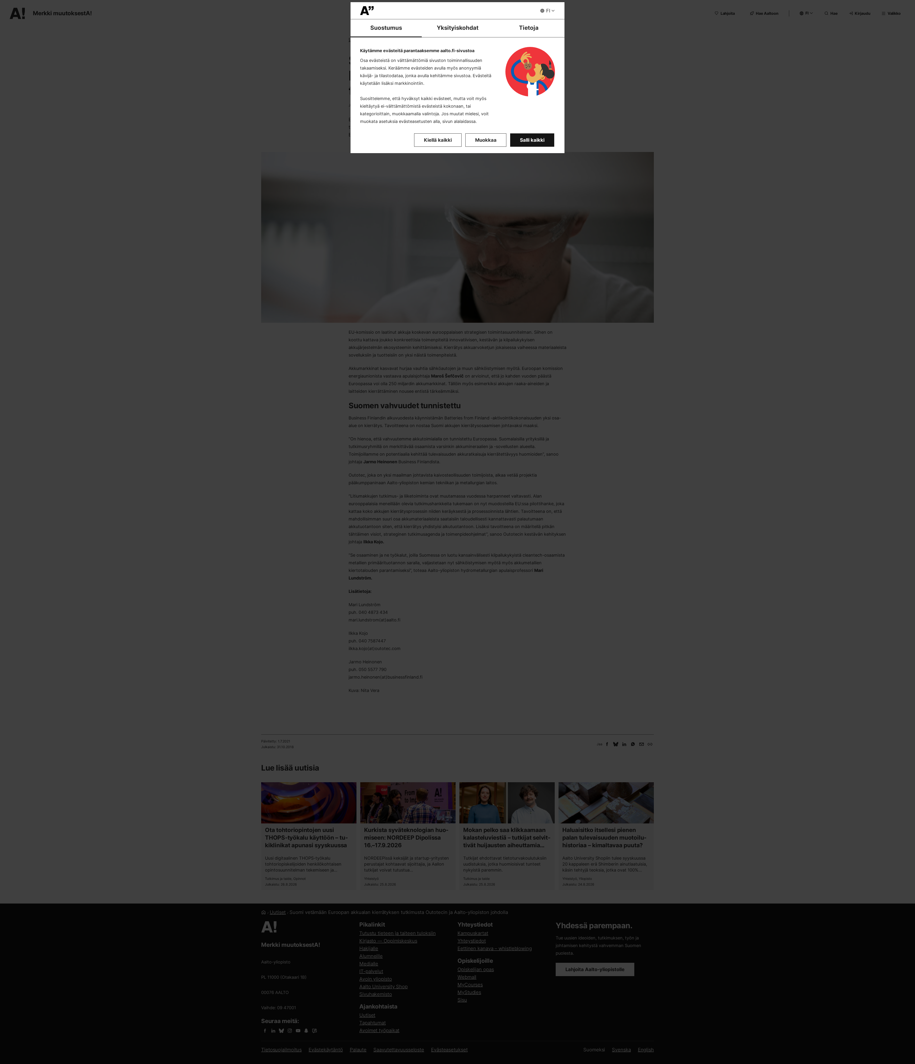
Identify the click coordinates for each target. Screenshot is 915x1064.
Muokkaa (486, 140)
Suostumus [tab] (386, 27)
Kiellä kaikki (438, 140)
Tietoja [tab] (529, 27)
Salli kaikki (532, 140)
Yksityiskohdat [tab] (457, 27)
